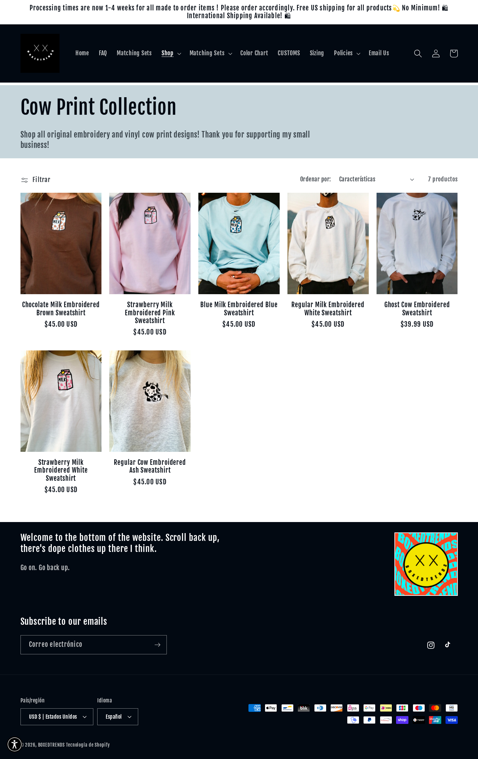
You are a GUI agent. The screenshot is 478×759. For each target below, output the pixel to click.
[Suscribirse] (157, 644)
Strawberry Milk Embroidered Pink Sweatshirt (150, 313)
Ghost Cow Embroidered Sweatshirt (417, 309)
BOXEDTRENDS (51, 745)
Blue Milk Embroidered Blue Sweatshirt (238, 309)
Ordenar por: (315, 179)
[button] (171, 53)
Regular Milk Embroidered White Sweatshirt (328, 309)
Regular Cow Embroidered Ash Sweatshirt (150, 466)
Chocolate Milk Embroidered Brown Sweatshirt (61, 309)
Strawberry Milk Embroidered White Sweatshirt (60, 470)
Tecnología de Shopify (88, 745)
